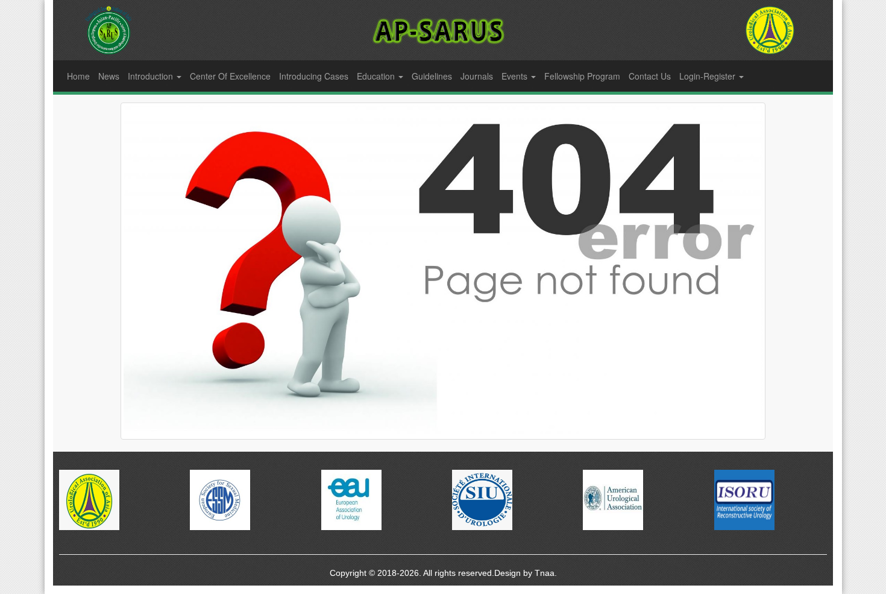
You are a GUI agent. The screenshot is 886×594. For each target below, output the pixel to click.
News (108, 76)
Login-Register (708, 76)
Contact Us (650, 76)
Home (78, 76)
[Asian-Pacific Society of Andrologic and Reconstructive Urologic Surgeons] (770, 30)
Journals (476, 76)
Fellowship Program (582, 76)
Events (515, 76)
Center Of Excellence (230, 76)
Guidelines (432, 76)
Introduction (151, 76)
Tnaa (545, 573)
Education (377, 76)
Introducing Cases (313, 76)
